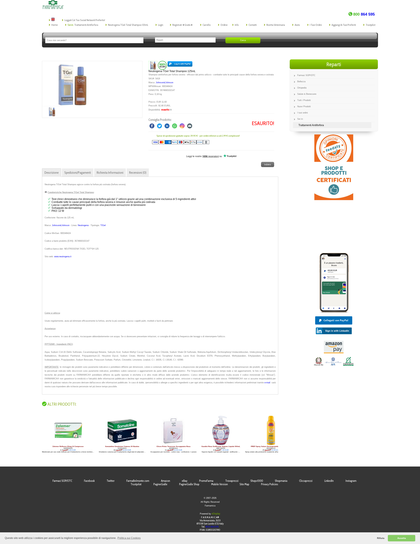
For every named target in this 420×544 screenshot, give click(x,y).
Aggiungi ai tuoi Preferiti (344, 24)
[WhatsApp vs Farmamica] (174, 125)
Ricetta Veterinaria (275, 24)
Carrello (207, 24)
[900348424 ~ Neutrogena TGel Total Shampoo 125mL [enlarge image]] (152, 65)
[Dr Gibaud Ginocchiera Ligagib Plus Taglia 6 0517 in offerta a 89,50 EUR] (270, 445)
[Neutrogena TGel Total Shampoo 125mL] (72, 83)
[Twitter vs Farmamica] (159, 125)
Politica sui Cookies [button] (129, 538)
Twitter (111, 480)
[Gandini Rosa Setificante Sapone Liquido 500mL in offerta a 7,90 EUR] (166, 445)
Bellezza (301, 81)
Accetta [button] (401, 538)
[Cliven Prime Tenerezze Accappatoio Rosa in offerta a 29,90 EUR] (118, 445)
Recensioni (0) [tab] (137, 172)
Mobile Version (219, 484)
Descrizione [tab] (51, 172)
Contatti (253, 24)
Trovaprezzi (232, 480)
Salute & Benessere (306, 94)
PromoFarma (206, 480)
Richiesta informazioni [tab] (110, 172)
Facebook (89, 480)
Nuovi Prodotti (304, 106)
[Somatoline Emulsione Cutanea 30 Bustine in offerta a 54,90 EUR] (67, 445)
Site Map (244, 484)
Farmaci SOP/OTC (306, 75)
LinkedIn (329, 480)
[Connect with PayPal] (180, 65)
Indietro (267, 164)
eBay (184, 480)
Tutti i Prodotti (304, 100)
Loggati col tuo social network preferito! (84, 20)
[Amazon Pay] (334, 352)
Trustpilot (370, 24)
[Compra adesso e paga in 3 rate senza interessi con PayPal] (333, 311)
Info (237, 24)
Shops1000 (256, 480)
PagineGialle (160, 484)
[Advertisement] (160, 285)
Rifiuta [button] (380, 538)
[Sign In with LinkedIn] (334, 333)
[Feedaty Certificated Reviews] (333, 199)
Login (160, 24)
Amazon (165, 480)
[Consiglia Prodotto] (189, 125)
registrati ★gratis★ (182, 24)
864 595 (364, 14)
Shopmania (281, 480)
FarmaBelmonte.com (137, 480)
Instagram (351, 480)
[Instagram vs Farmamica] (182, 125)
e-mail (267, 382)
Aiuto (297, 24)
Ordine (224, 24)
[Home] (53, 8)
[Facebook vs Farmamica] (151, 125)
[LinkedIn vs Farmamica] (167, 125)
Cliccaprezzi (306, 480)
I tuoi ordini (316, 24)
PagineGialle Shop (189, 484)
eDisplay (216, 513)
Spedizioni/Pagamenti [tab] (77, 172)
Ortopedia (301, 88)
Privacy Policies (269, 484)
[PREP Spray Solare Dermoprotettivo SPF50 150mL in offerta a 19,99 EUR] (216, 445)
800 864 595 (212, 526)
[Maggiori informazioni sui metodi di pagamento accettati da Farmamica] (178, 143)
